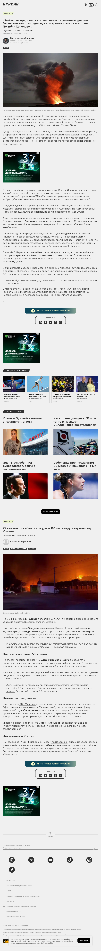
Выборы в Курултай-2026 (16, 917)
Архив (9, 891)
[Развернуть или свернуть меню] (96, 5)
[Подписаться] (96, 848)
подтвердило (59, 742)
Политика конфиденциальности (19, 886)
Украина (32, 548)
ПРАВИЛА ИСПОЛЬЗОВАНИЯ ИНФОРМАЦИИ (21, 906)
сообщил (13, 628)
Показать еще (50, 511)
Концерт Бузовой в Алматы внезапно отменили (22, 420)
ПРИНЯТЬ (83, 940)
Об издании (11, 880)
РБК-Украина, (27, 704)
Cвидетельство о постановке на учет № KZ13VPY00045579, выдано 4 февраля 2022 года (32, 932)
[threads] (89, 860)
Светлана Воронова (20, 541)
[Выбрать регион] (85, 5)
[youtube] (50, 860)
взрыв (6, 48)
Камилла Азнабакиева (22, 38)
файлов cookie (47, 943)
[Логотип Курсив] (11, 4)
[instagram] (12, 860)
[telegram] (31, 860)
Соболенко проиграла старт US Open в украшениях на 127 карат (74, 466)
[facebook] (12, 870)
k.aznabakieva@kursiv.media (21, 43)
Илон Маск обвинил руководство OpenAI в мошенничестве (19, 466)
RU (91, 5)
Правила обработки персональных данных (23, 896)
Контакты (10, 901)
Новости (8, 13)
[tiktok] (70, 860)
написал (10, 691)
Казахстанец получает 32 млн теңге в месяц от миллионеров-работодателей (74, 422)
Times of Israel (69, 125)
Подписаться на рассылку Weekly (17, 845)
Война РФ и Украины (18, 548)
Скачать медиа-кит (14, 911)
